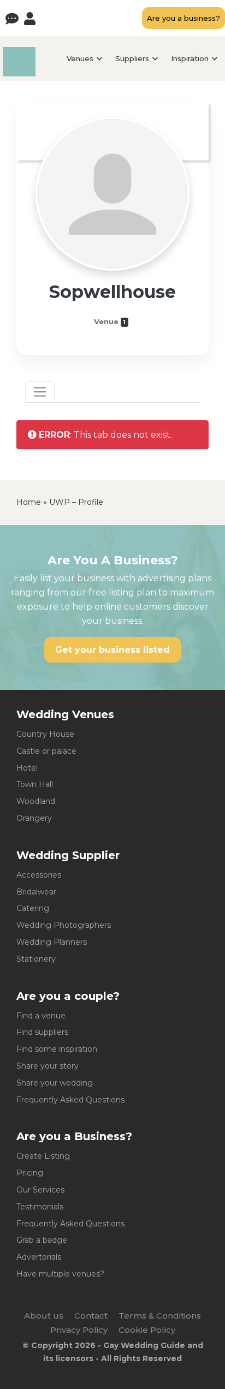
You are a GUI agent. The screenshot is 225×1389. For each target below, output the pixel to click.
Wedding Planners (51, 942)
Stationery (36, 959)
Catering (32, 908)
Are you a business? (183, 18)
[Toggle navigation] (40, 391)
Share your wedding (54, 1083)
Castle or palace (46, 751)
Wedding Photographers (63, 925)
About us (43, 1315)
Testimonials (39, 1207)
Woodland (35, 801)
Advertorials (38, 1257)
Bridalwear (36, 892)
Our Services (40, 1190)
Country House (45, 734)
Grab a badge (41, 1240)
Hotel (27, 768)
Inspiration (190, 58)
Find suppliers (42, 1032)
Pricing (29, 1173)
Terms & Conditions (160, 1315)
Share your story (47, 1066)
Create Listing (43, 1156)
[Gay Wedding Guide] (19, 73)
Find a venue (41, 1016)
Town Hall (34, 784)
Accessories (38, 875)
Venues (80, 58)
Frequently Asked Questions (70, 1100)
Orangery (34, 818)
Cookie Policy (147, 1330)
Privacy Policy (79, 1330)
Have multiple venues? (60, 1274)
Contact (91, 1315)
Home (28, 502)
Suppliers (132, 58)
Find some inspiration (56, 1049)
